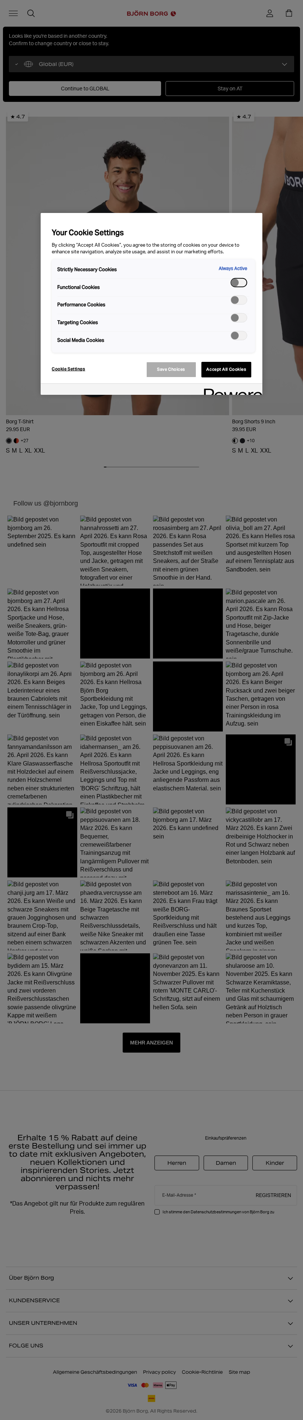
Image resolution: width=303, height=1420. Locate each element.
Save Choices (171, 369)
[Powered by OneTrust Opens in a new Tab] (230, 390)
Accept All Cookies (226, 369)
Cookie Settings (68, 368)
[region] (151, 304)
